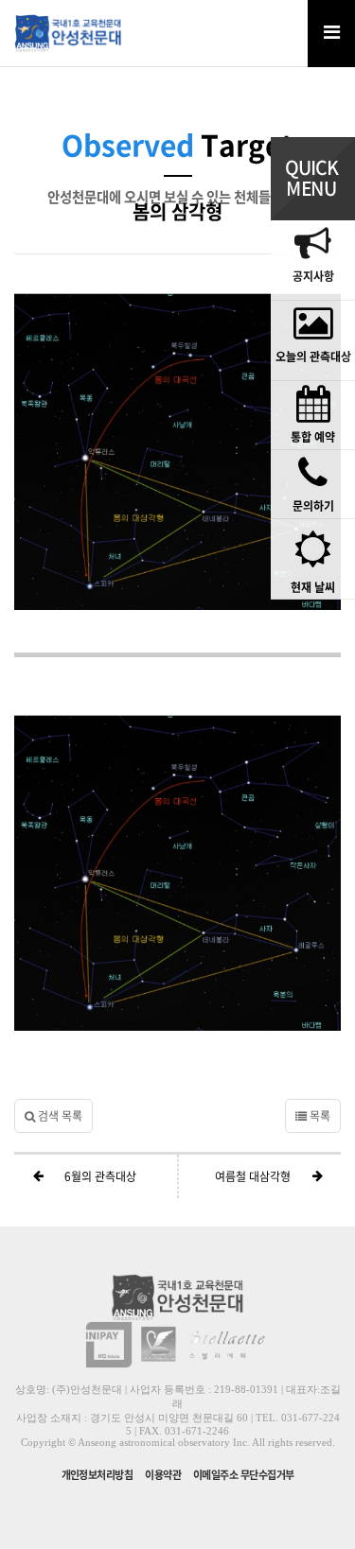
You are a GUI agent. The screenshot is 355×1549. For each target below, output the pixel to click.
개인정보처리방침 (97, 1475)
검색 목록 (58, 1115)
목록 (318, 1115)
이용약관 (163, 1475)
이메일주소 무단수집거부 (243, 1475)
